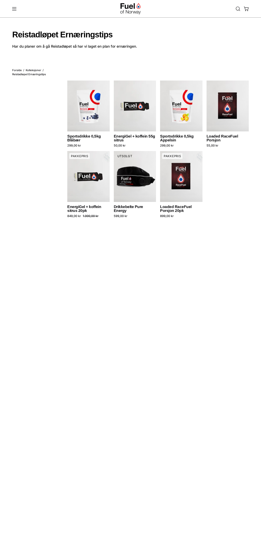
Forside (17, 70)
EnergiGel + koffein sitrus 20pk (84, 209)
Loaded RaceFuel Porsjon (222, 138)
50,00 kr (120, 145)
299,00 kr (74, 145)
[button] (238, 8)
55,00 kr (212, 145)
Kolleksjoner (33, 70)
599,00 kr (120, 216)
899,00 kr (167, 216)
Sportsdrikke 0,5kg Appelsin (177, 138)
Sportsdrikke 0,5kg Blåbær (84, 138)
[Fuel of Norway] (130, 8)
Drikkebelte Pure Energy (128, 209)
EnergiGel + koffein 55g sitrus (134, 138)
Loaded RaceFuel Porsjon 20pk (176, 209)
